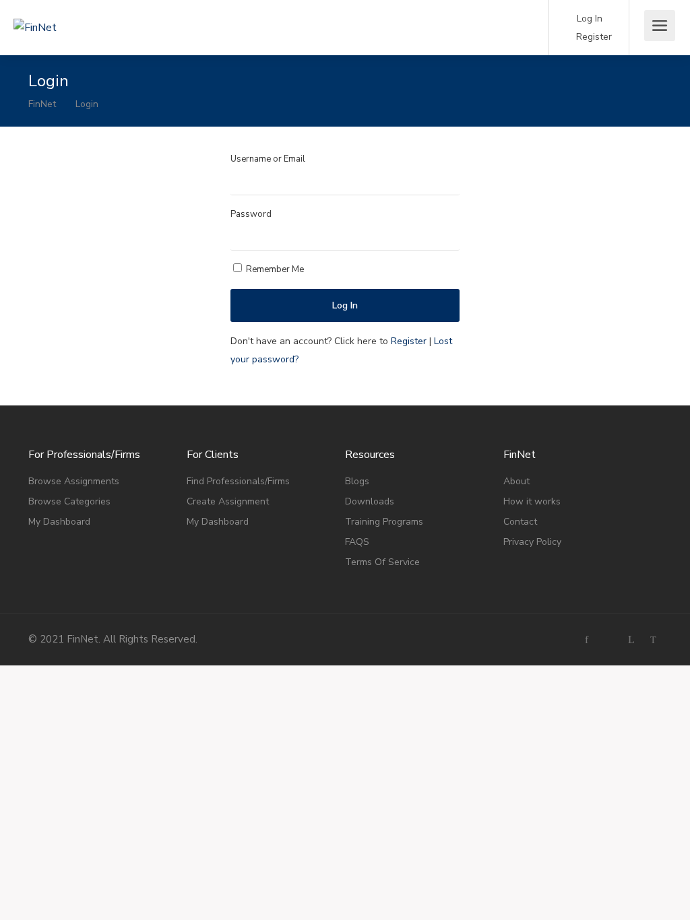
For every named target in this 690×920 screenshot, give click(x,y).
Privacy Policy (532, 541)
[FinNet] (87, 8)
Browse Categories (69, 501)
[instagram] (608, 639)
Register (592, 36)
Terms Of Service (382, 562)
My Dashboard (59, 521)
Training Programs (384, 521)
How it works (532, 501)
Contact (520, 521)
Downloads (369, 501)
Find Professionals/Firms (238, 481)
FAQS (357, 541)
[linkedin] (631, 639)
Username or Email (267, 159)
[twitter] (653, 639)
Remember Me (274, 269)
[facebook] (586, 639)
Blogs (357, 481)
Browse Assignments (73, 481)
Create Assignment (228, 501)
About (516, 481)
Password (251, 214)
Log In (588, 18)
